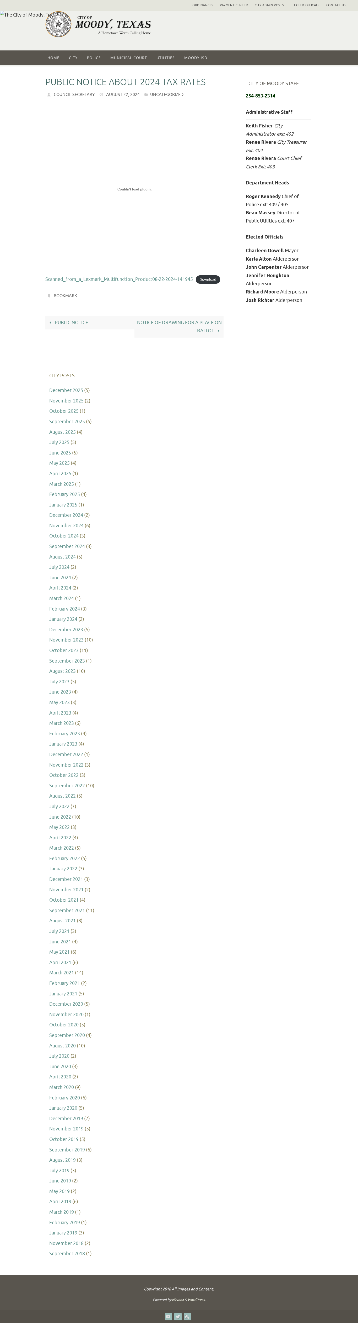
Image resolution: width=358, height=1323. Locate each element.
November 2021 (66, 890)
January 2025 (63, 505)
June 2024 (60, 578)
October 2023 (64, 650)
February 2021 (64, 983)
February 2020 (64, 1098)
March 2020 (61, 1087)
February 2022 (64, 858)
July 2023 (59, 682)
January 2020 (63, 1108)
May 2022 (59, 827)
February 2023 (64, 734)
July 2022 (59, 806)
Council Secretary (74, 94)
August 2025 (62, 432)
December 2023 (66, 630)
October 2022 (64, 775)
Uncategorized (166, 94)
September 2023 (67, 661)
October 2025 (64, 411)
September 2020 (67, 1035)
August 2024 (62, 557)
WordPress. (196, 1300)
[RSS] (187, 1316)
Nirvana (178, 1300)
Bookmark (65, 295)
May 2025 (59, 463)
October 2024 (64, 536)
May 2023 (59, 702)
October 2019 (64, 1139)
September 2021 (67, 910)
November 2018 (66, 1243)
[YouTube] (168, 1316)
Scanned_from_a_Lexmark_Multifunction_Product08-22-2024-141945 (119, 279)
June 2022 (60, 817)
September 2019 (67, 1150)
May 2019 (59, 1191)
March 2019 (61, 1212)
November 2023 (66, 640)
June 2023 (60, 692)
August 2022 (62, 796)
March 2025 (61, 484)
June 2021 (60, 942)
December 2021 (66, 879)
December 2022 (66, 754)
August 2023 (62, 671)
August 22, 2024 (123, 94)
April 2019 (60, 1202)
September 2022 (67, 786)
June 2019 (60, 1181)
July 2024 (59, 567)
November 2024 (66, 526)
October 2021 (64, 900)
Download (207, 279)
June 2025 (60, 453)
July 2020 (59, 1056)
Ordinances (202, 5)
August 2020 (62, 1046)
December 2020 (66, 1004)
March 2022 (61, 848)
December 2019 (66, 1119)
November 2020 (66, 1014)
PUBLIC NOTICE (71, 322)
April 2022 (60, 838)
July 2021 (59, 931)
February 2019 (64, 1223)
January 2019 (63, 1233)
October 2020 (64, 1025)
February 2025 (64, 494)
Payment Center (234, 5)
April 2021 (60, 962)
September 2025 (67, 422)
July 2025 (59, 442)
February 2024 (64, 609)
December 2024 (66, 515)
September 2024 (67, 546)
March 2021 (61, 973)
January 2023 (63, 744)
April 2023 (60, 713)
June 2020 (60, 1066)
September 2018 (67, 1254)
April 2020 (60, 1077)
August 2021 (62, 921)
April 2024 (60, 588)
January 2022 (63, 869)
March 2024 (61, 598)
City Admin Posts (269, 5)
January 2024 (63, 619)
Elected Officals (304, 5)
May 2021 (59, 952)
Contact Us (336, 5)
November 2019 (66, 1129)
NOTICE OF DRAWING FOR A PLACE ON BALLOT (179, 327)
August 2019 (62, 1160)
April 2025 (60, 474)
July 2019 (59, 1171)
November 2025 (66, 401)
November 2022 (66, 765)
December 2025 (66, 390)
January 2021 (63, 994)
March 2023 (61, 723)
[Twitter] (177, 1316)
